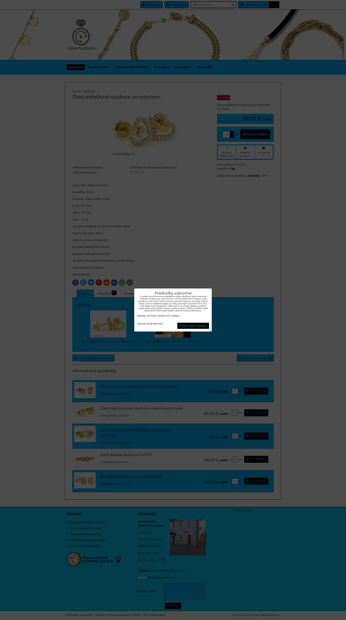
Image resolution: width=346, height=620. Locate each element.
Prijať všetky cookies (193, 325)
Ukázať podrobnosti (150, 323)
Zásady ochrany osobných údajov (158, 315)
